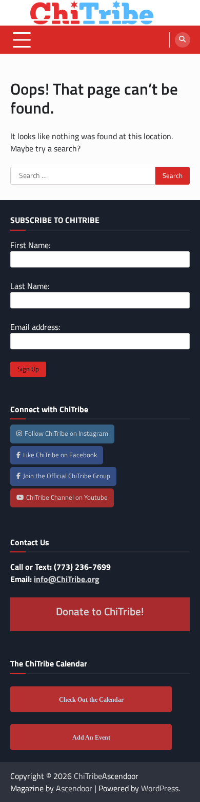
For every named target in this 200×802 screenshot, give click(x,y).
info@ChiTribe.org (66, 579)
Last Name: (29, 286)
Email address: (35, 327)
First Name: (30, 245)
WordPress (159, 788)
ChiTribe (88, 776)
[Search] (182, 40)
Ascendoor (74, 788)
